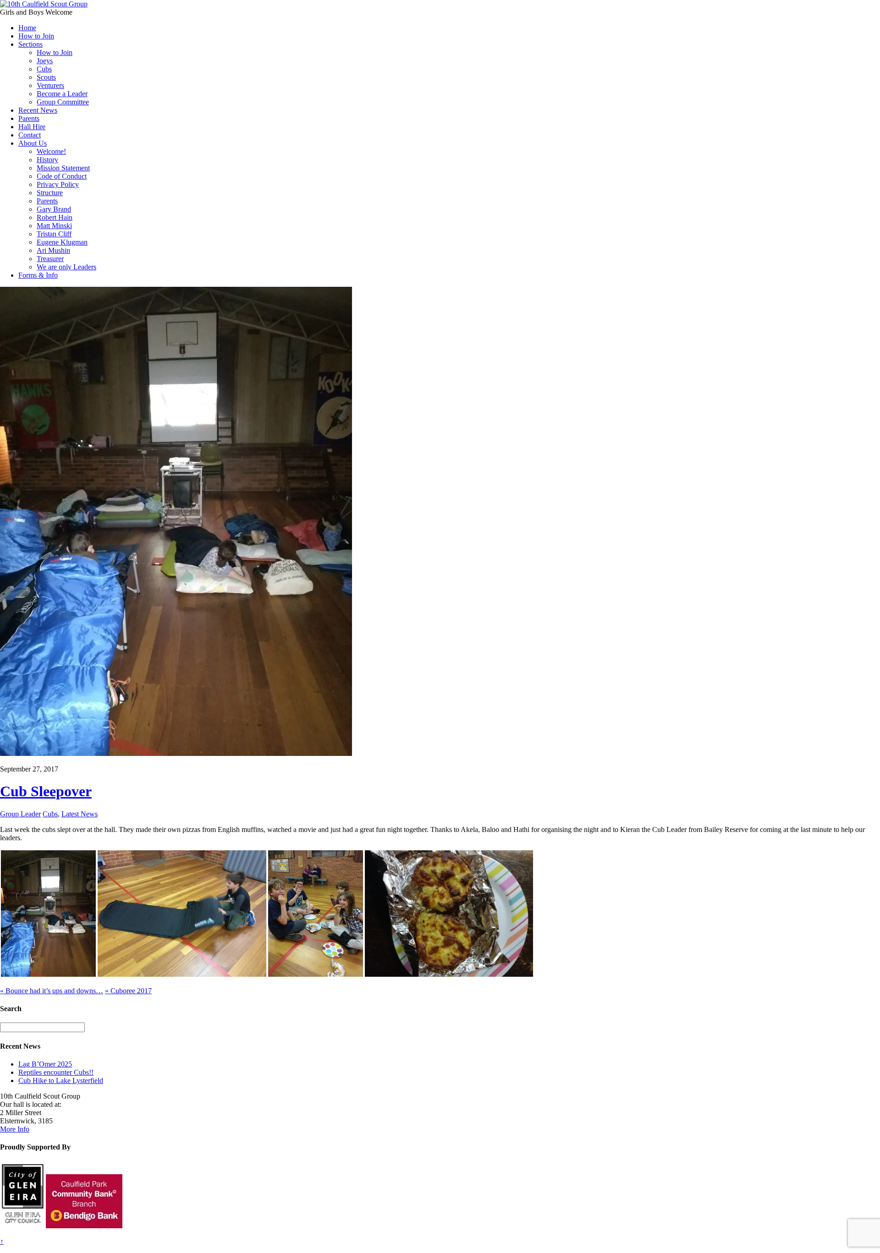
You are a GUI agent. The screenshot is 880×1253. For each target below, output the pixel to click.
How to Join (36, 36)
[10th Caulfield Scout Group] (44, 4)
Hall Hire (31, 127)
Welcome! (51, 151)
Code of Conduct (62, 176)
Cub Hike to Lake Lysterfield (60, 1080)
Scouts (46, 77)
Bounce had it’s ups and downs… (51, 991)
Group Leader (20, 814)
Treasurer (50, 259)
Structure (50, 193)
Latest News (79, 814)
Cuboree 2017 (128, 991)
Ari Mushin (53, 250)
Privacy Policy (58, 184)
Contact (29, 135)
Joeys (45, 61)
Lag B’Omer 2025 (45, 1064)
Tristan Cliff (54, 234)
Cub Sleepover (46, 791)
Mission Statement (63, 168)
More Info (14, 1129)
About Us (32, 143)
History (47, 160)
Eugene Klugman (62, 242)
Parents (28, 118)
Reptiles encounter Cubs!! (56, 1072)
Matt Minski (54, 226)
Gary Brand (54, 209)
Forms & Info (38, 275)
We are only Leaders (66, 267)
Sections (30, 44)
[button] (48, 913)
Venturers (50, 85)
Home (27, 28)
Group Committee (63, 102)
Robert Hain (54, 217)
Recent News (37, 110)
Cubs (44, 69)
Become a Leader (62, 94)
